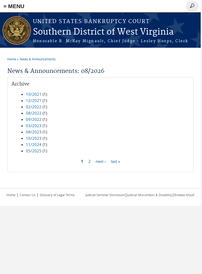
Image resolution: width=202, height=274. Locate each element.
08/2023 (34, 132)
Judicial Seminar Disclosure (105, 195)
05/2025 (34, 150)
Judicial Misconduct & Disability (149, 195)
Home (11, 59)
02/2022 (34, 106)
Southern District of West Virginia (103, 32)
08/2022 (34, 113)
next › (101, 161)
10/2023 (34, 138)
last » (115, 161)
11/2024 (34, 144)
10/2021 (34, 94)
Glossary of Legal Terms (57, 195)
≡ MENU (13, 6)
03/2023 (34, 125)
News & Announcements (38, 59)
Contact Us (28, 195)
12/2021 (34, 100)
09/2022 (34, 119)
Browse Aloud (184, 195)
